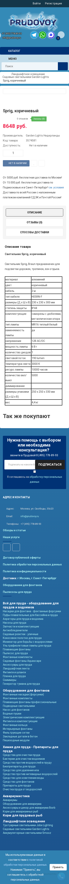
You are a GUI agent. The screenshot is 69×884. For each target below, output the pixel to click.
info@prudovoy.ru (11, 37)
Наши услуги (11, 537)
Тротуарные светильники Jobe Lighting (28, 825)
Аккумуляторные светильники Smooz (27, 832)
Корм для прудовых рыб (22, 815)
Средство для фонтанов (18, 781)
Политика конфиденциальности (24, 571)
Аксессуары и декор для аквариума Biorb (29, 807)
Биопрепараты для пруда (19, 766)
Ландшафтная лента (16, 668)
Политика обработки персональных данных (32, 564)
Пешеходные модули (16, 740)
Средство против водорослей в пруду (27, 762)
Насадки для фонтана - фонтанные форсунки (32, 611)
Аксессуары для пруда (17, 664)
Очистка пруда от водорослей (22, 789)
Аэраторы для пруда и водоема (23, 618)
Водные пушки (12, 713)
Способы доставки (34, 232)
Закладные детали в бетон (20, 736)
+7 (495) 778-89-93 (12, 33)
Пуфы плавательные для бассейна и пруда (30, 615)
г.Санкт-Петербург (44, 578)
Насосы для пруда (14, 622)
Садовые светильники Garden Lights (26, 829)
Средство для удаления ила (21, 770)
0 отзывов (22, 118)
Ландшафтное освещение (24, 821)
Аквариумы (10, 800)
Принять (58, 867)
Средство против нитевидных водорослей (30, 774)
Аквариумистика (16, 796)
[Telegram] (34, 34)
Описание (34, 212)
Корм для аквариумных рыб (20, 811)
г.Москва (23, 578)
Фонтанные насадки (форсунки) (23, 694)
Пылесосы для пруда (17, 591)
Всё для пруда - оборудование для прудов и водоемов (31, 605)
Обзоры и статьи (14, 530)
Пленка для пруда (14, 676)
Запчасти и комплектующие (21, 626)
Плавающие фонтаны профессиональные (30, 702)
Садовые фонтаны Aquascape (22, 660)
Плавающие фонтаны (16, 649)
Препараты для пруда (17, 785)
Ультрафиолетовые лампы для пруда (27, 645)
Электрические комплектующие (23, 717)
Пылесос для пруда (15, 653)
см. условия (56, 187)
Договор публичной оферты (22, 557)
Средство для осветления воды (23, 777)
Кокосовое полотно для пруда (22, 637)
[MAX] (51, 34)
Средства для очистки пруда (21, 754)
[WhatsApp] (42, 34)
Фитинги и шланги (14, 672)
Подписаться (50, 464)
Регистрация (53, 3)
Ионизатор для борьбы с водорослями (27, 641)
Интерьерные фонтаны (17, 728)
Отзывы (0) (34, 222)
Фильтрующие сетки (16, 732)
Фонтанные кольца (15, 725)
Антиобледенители (15, 630)
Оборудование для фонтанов (22, 585)
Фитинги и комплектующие (20, 721)
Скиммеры (9, 679)
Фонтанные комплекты (17, 657)
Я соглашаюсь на (34, 479)
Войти (37, 3)
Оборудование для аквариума (22, 803)
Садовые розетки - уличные (20, 634)
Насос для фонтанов (16, 709)
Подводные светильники (19, 705)
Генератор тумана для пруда (21, 683)
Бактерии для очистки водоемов (24, 758)
